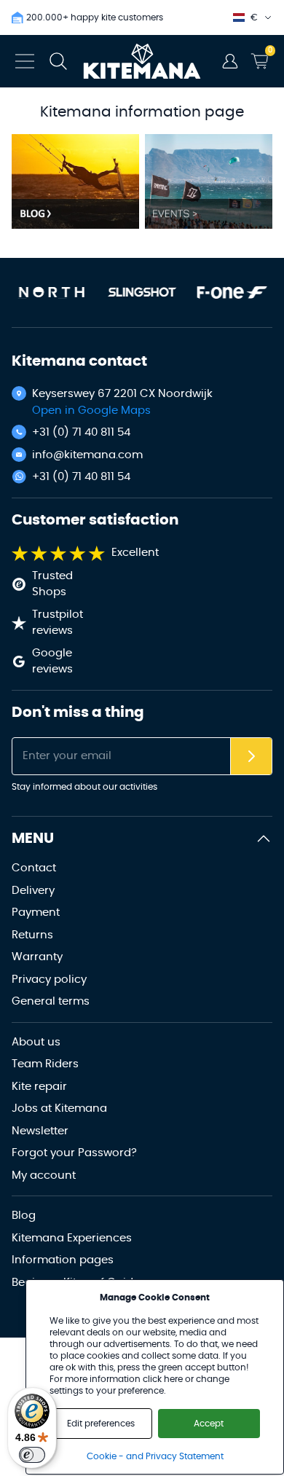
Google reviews (52, 661)
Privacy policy (49, 979)
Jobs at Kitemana (59, 1108)
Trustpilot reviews (57, 623)
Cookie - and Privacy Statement (155, 1456)
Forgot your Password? (74, 1152)
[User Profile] (230, 61)
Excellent (135, 552)
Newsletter (40, 1131)
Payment (36, 912)
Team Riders (45, 1064)
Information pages (63, 1260)
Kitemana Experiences (72, 1238)
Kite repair (39, 1086)
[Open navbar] (25, 61)
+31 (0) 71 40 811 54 (81, 432)
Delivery (33, 890)
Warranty (37, 956)
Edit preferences (101, 1423)
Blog (24, 1215)
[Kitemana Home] (142, 61)
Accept (209, 1423)
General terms (51, 1001)
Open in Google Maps (91, 410)
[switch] (32, 1455)
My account (44, 1175)
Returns (32, 935)
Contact (34, 868)
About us (36, 1042)
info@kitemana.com (87, 455)
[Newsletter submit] (251, 756)
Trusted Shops (52, 584)
